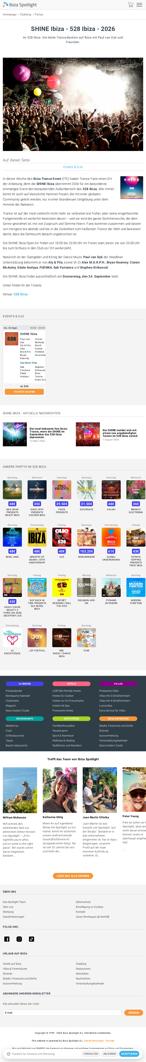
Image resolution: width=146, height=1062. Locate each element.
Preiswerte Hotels (62, 710)
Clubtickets (12, 700)
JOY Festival (37, 650)
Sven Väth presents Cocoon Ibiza (37, 512)
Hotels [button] (71, 683)
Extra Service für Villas (112, 710)
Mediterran (12, 725)
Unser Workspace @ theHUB (92, 916)
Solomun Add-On (86, 601)
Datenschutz (83, 901)
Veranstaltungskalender (113, 740)
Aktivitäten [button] (71, 718)
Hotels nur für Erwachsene (68, 700)
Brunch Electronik (136, 511)
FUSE (87, 650)
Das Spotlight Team (14, 901)
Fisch (9, 730)
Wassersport (60, 730)
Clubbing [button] (25, 683)
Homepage (10, 14)
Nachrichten (83, 978)
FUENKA (39, 352)
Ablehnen (109, 1054)
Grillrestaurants (15, 735)
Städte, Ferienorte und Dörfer (116, 725)
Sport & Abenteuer (63, 735)
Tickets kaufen (24, 391)
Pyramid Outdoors (111, 601)
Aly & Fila (25, 345)
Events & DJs (73, 167)
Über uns (8, 906)
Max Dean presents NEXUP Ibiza (12, 512)
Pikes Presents (62, 511)
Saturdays (86, 509)
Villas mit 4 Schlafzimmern (114, 700)
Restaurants (83, 968)
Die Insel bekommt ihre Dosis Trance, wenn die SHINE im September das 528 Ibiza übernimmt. (48, 433)
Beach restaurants (17, 745)
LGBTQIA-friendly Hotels (66, 690)
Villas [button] (118, 683)
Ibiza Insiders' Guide (17, 710)
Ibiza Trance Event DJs (40, 376)
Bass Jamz (12, 557)
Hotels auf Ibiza (12, 963)
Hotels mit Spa (61, 705)
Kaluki (111, 509)
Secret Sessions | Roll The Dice (61, 603)
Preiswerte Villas (109, 690)
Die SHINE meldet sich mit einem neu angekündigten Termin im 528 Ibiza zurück (120, 433)
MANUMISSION (86, 557)
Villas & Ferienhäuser (15, 968)
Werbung (8, 911)
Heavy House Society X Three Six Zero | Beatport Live (12, 611)
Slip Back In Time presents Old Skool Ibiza (37, 604)
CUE (62, 557)
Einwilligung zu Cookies (89, 906)
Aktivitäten (82, 973)
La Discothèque (12, 652)
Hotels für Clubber (63, 695)
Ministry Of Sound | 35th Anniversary (37, 560)
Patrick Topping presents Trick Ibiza (136, 561)
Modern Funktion (136, 601)
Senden (133, 1012)
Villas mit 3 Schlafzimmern (114, 695)
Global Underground (111, 558)
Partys (39, 14)
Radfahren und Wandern (67, 745)
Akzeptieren (129, 1054)
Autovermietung (108, 735)
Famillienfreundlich (63, 725)
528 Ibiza (20, 294)
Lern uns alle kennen (73, 875)
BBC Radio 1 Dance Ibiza (62, 653)
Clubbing (25, 14)
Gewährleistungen (13, 916)
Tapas (9, 740)
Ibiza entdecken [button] (118, 718)
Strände (104, 730)
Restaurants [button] (24, 718)
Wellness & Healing (63, 740)
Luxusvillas (105, 705)
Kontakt (80, 911)
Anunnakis (41, 355)
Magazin (11, 705)
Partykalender (14, 690)
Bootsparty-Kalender (18, 695)
